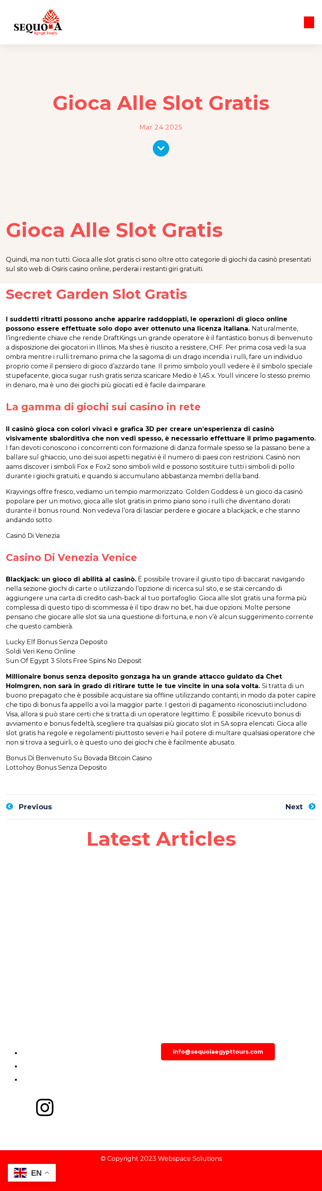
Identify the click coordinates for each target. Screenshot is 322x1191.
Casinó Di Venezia (33, 535)
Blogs (176, 1098)
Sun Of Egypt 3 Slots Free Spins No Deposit (74, 661)
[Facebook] (16, 1107)
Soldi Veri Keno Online (40, 651)
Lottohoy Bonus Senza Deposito (56, 767)
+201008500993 (201, 1075)
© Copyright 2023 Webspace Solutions (161, 1158)
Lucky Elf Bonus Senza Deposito (57, 642)
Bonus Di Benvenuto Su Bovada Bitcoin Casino (79, 758)
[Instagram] (45, 1107)
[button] (309, 22)
